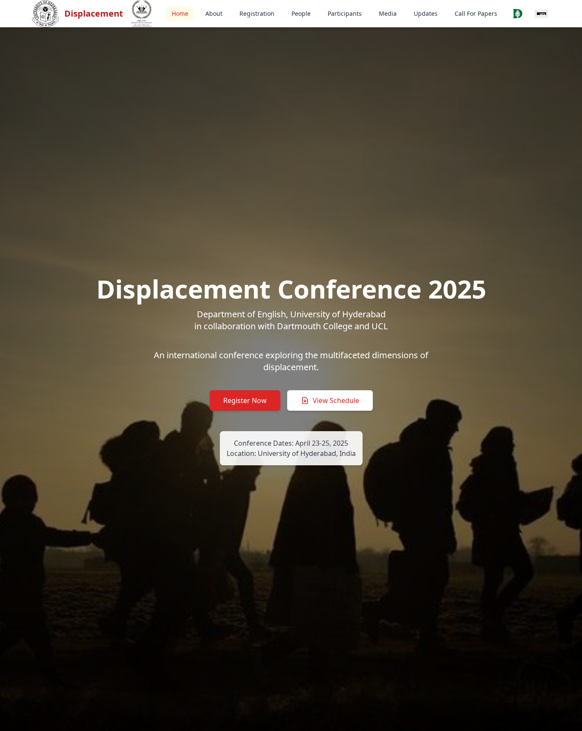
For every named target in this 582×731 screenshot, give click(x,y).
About (213, 13)
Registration (256, 13)
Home (180, 13)
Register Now (245, 400)
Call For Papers (476, 13)
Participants (345, 13)
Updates (426, 13)
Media (388, 13)
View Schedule (336, 400)
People (301, 13)
